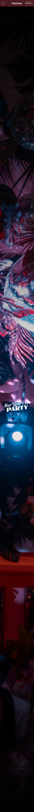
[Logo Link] (17, 3)
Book (28, 3)
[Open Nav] (3, 3)
